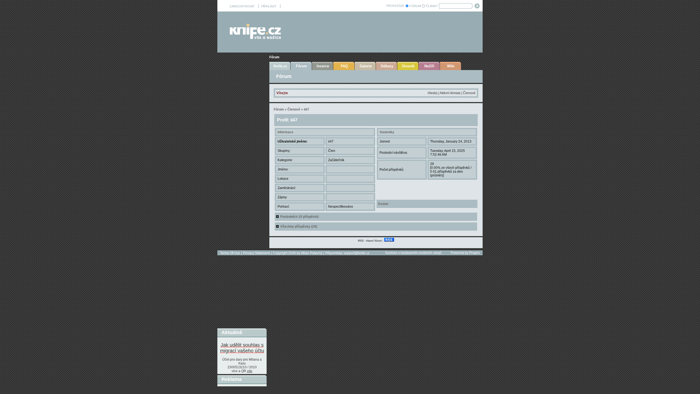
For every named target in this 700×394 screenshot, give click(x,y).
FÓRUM (415, 6)
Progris (474, 253)
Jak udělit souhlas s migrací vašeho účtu (242, 348)
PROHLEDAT (395, 5)
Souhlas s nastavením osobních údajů (413, 253)
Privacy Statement (256, 253)
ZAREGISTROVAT (242, 6)
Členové (469, 93)
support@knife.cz (356, 253)
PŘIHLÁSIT (268, 6)
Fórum (274, 57)
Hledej (433, 93)
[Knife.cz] (255, 37)
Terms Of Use (230, 253)
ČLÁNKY (432, 6)
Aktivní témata (450, 93)
